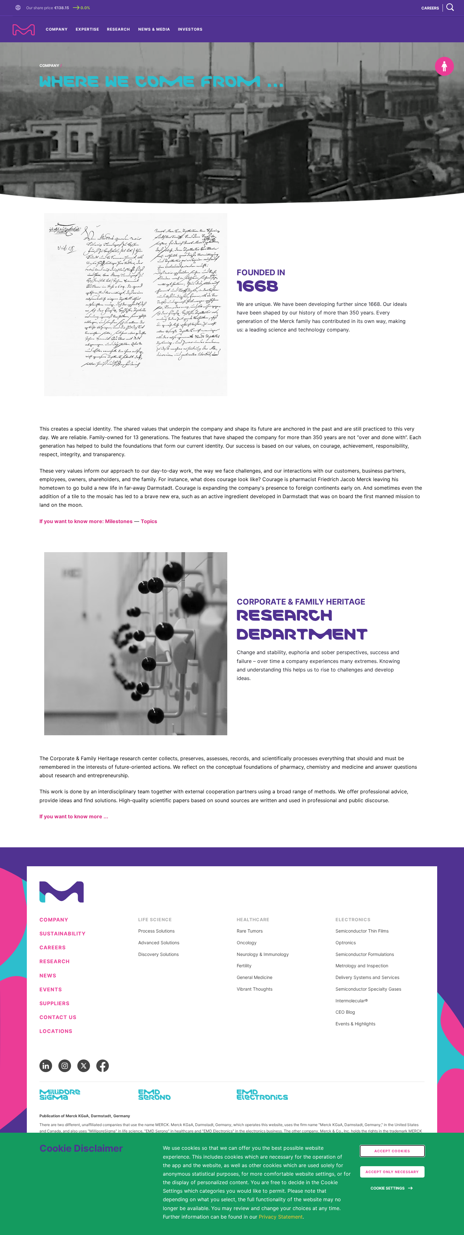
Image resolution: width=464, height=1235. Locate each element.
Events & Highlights (355, 1023)
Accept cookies (392, 1151)
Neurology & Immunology (263, 954)
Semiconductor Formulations (365, 954)
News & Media (154, 29)
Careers (52, 948)
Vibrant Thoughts (254, 989)
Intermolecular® (352, 1000)
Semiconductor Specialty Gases (368, 989)
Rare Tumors (250, 931)
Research (118, 29)
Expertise (87, 29)
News (47, 976)
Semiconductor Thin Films (362, 931)
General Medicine (254, 977)
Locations (55, 1031)
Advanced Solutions (158, 942)
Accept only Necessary (392, 1172)
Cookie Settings (388, 1188)
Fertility (244, 965)
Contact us (57, 1017)
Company (57, 29)
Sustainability (62, 934)
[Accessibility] (444, 66)
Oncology (247, 942)
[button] (19, 8)
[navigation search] (450, 7)
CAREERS (430, 8)
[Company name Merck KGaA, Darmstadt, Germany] (24, 29)
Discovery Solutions (158, 954)
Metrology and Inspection (362, 965)
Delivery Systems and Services (367, 977)
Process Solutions (156, 931)
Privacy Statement (281, 1217)
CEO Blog (345, 1012)
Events (50, 990)
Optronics (346, 942)
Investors (190, 29)
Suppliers (54, 1003)
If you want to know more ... (73, 816)
